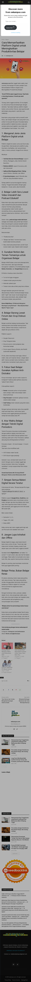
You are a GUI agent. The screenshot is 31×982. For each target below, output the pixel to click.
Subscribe (9, 28)
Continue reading (15, 32)
